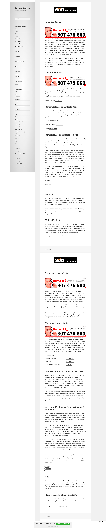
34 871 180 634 (70, 359)
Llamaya (17, 59)
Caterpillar (17, 124)
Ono (16, 114)
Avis (16, 66)
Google (16, 84)
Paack (16, 36)
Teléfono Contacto (22, 8)
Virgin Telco (18, 44)
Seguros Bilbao (18, 89)
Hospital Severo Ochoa (20, 136)
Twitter (47, 188)
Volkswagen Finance (20, 153)
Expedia (17, 141)
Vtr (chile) (17, 161)
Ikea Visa (17, 51)
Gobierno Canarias (19, 61)
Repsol (16, 104)
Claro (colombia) (19, 163)
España (48, 516)
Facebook (48, 184)
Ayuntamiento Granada (20, 122)
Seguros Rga (18, 56)
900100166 (69, 364)
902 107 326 (58, 100)
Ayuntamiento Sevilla (20, 46)
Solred (16, 146)
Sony (16, 91)
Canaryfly (17, 109)
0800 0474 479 (53, 128)
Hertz (16, 31)
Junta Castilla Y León (20, 69)
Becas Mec (17, 49)
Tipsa (16, 86)
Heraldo (17, 74)
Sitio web (48, 180)
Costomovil (17, 148)
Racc (16, 143)
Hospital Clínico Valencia (21, 39)
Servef (16, 119)
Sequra (16, 28)
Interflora (17, 71)
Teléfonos (48, 249)
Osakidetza (17, 96)
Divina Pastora (18, 81)
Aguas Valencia (18, 129)
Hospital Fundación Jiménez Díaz (21, 132)
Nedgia (16, 101)
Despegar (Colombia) (20, 166)
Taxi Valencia (18, 79)
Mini (16, 111)
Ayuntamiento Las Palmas (21, 127)
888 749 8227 (59, 125)
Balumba (17, 138)
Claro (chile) (18, 158)
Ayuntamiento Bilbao (20, 106)
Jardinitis (17, 64)
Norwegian (17, 151)
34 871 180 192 (70, 361)
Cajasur (17, 54)
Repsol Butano (18, 41)
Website (47, 470)
